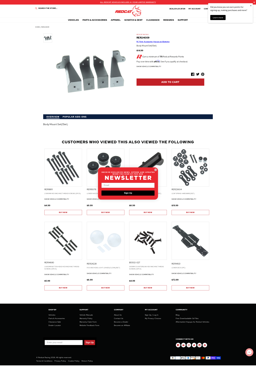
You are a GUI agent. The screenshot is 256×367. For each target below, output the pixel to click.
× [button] (250, 5)
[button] (249, 352)
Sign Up (128, 193)
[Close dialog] (155, 169)
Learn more (218, 17)
